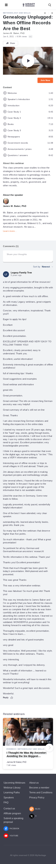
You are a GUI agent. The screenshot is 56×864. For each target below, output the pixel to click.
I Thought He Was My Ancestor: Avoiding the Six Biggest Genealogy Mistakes (27, 756)
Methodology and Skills (16, 13)
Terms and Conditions (40, 792)
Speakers (9, 797)
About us (34, 782)
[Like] (12, 697)
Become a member (39, 787)
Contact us (9, 808)
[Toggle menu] (6, 5)
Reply (6, 697)
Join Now (45, 80)
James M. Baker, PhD (16, 762)
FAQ (6, 802)
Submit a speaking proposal (13, 820)
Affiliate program (12, 813)
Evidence (11, 749)
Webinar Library (12, 787)
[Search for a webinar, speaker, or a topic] (49, 5)
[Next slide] (49, 748)
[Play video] (28, 60)
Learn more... (10, 231)
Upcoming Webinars (14, 782)
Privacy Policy (36, 797)
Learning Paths (12, 792)
